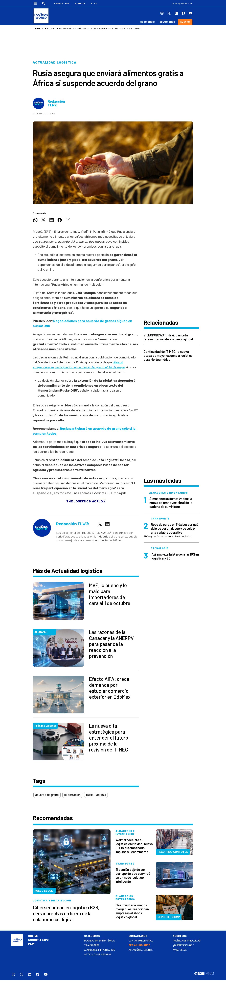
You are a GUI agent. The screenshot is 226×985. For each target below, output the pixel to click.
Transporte (92, 945)
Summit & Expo (38, 940)
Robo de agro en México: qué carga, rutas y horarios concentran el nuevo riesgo (95, 28)
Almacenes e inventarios (99, 950)
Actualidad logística (54, 62)
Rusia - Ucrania (96, 795)
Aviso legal (180, 950)
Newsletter (61, 3)
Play (94, 3)
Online (33, 936)
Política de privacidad (187, 940)
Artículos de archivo (97, 954)
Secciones (147, 22)
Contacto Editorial (141, 940)
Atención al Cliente (141, 950)
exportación (72, 795)
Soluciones (167, 22)
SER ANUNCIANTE (139, 945)
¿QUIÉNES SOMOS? (183, 945)
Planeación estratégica (99, 940)
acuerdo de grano (47, 795)
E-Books (80, 3)
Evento (185, 22)
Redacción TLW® (56, 103)
